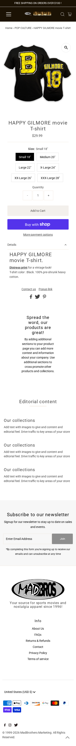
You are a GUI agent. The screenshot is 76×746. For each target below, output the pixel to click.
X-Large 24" (48, 167)
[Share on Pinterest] (44, 297)
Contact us (29, 289)
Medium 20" (47, 157)
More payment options (38, 234)
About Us (38, 628)
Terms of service (38, 659)
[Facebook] (5, 725)
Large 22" (25, 167)
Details (11, 244)
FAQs (37, 634)
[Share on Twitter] (38, 297)
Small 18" (25, 157)
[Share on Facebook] (31, 297)
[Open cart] (70, 14)
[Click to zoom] (66, 47)
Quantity (38, 187)
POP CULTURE (23, 28)
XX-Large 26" (23, 178)
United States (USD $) (18, 692)
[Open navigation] (11, 14)
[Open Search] (62, 14)
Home (8, 28)
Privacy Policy (38, 653)
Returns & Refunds (38, 640)
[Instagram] (9, 725)
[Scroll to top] (67, 737)
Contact (38, 647)
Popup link (45, 289)
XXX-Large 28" (50, 178)
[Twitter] (16, 725)
